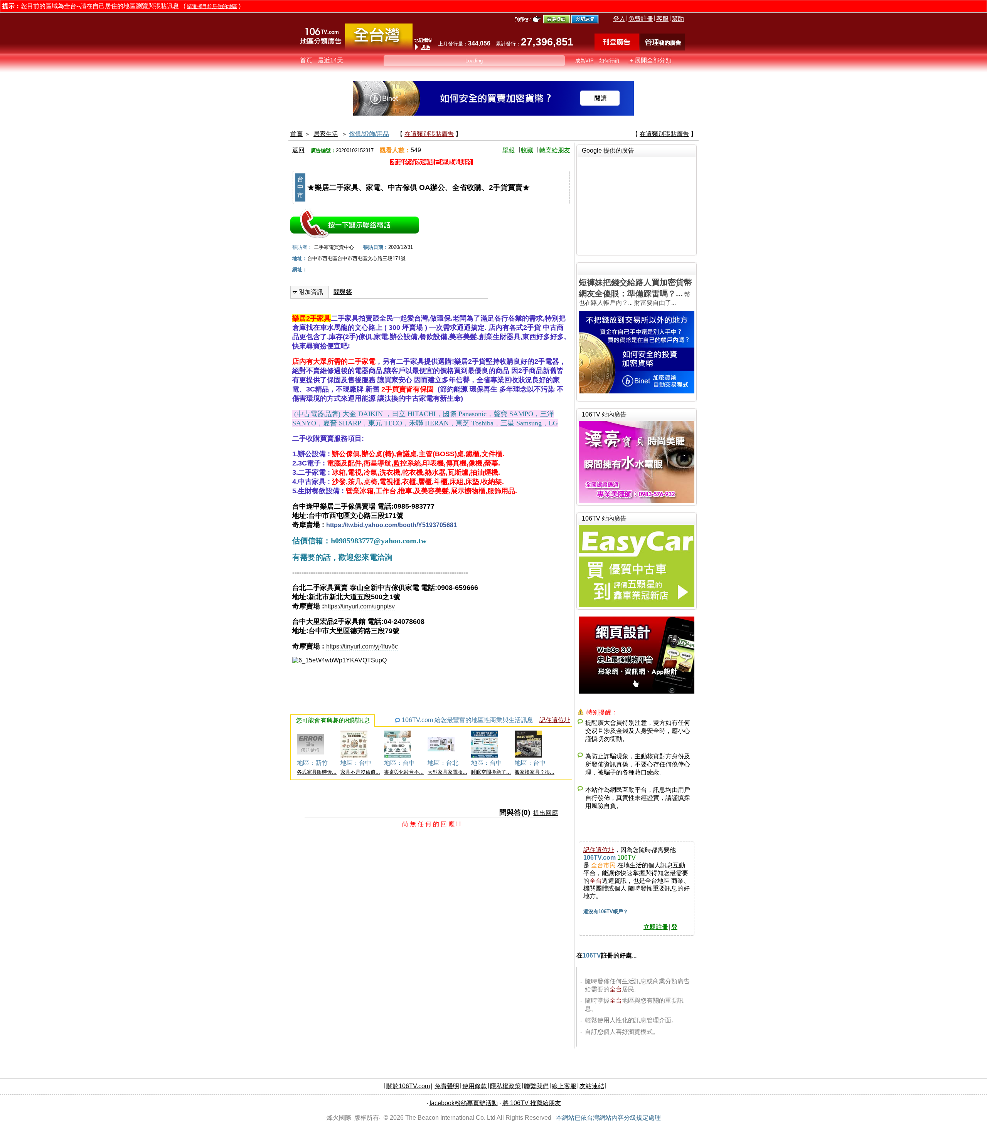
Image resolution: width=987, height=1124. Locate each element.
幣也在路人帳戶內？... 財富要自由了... (635, 292)
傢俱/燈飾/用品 (369, 134)
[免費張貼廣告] (617, 48)
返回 (298, 150)
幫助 (678, 18)
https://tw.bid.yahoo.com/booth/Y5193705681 (391, 525)
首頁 (306, 60)
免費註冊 (640, 18)
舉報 (508, 150)
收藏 (527, 150)
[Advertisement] (636, 205)
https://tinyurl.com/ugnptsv (359, 606)
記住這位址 (554, 720)
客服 (662, 18)
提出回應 (545, 813)
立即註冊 (655, 927)
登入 (619, 18)
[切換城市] (379, 49)
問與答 (342, 292)
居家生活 (325, 134)
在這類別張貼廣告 (429, 134)
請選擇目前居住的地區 (212, 6)
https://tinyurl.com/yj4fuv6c (362, 646)
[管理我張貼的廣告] (662, 48)
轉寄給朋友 (554, 150)
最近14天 (330, 60)
